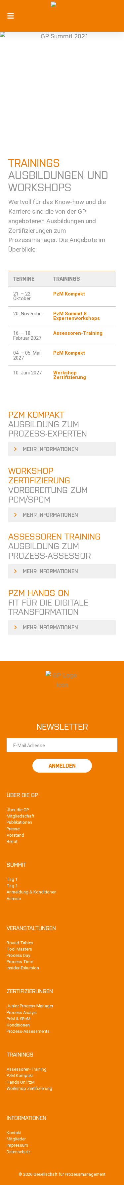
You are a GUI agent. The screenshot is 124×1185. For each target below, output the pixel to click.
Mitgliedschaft (20, 816)
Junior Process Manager (30, 1005)
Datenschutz (18, 1151)
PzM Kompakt (69, 294)
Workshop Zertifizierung (69, 375)
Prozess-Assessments (28, 1031)
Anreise (14, 898)
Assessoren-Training (78, 333)
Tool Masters (19, 949)
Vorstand (15, 835)
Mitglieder (16, 1138)
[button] (10, 16)
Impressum (17, 1145)
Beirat (12, 841)
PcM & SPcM (18, 1018)
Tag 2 (12, 885)
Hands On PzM (21, 1082)
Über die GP (18, 809)
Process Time (20, 961)
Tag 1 (12, 879)
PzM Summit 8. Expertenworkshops (76, 316)
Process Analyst (22, 1012)
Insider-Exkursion (23, 967)
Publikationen (19, 822)
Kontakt (14, 1132)
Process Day (18, 955)
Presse (13, 828)
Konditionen (18, 1025)
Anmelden (62, 766)
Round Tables (20, 942)
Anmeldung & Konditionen (32, 891)
